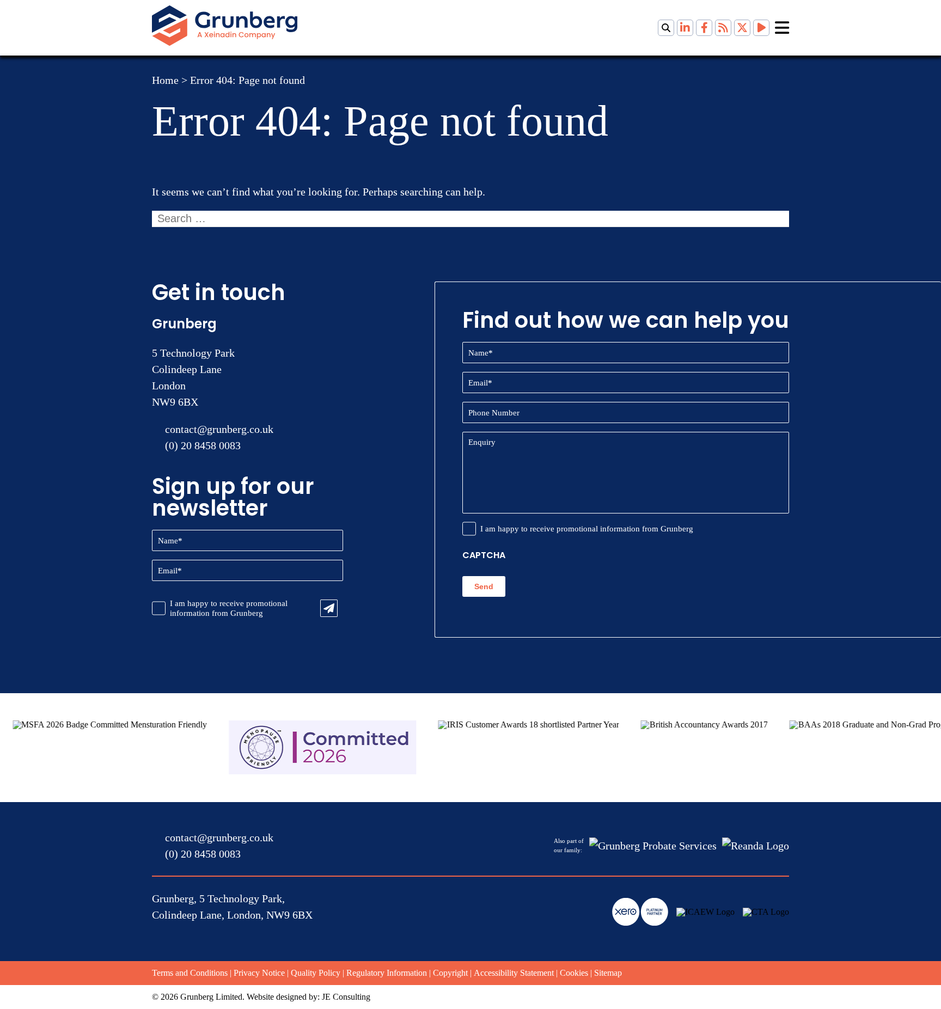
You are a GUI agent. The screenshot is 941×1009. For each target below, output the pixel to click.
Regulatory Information (386, 972)
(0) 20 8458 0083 (203, 445)
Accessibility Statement (514, 972)
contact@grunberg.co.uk (219, 429)
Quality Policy (315, 972)
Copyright (450, 972)
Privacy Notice (259, 972)
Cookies (574, 972)
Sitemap (608, 972)
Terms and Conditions (190, 972)
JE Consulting (346, 996)
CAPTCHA (483, 555)
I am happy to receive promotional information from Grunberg (229, 608)
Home (165, 80)
